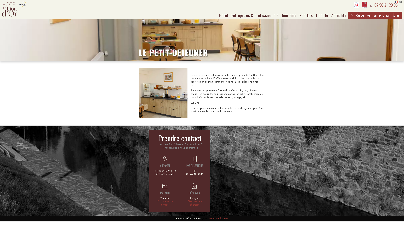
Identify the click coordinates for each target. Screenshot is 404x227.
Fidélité (322, 15)
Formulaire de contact (165, 203)
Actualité (338, 15)
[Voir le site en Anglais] (400, 2)
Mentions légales (218, 218)
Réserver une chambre (377, 15)
